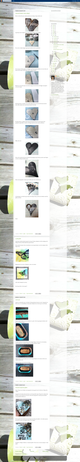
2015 (54, 65)
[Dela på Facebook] (39, 233)
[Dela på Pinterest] (40, 233)
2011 (54, 71)
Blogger (45, 458)
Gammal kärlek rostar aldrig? (22, 13)
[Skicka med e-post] (35, 233)
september (55, 41)
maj (54, 54)
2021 (54, 30)
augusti (55, 43)
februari (55, 59)
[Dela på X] (38, 233)
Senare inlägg (18, 451)
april (55, 56)
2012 (54, 70)
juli (54, 51)
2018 (54, 33)
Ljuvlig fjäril (18, 238)
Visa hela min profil (54, 94)
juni (54, 53)
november (55, 38)
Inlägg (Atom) (23, 453)
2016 (54, 63)
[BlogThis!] (37, 233)
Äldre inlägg (45, 451)
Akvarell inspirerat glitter (21, 387)
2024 (54, 25)
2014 (54, 66)
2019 (54, 31)
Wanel (57, 76)
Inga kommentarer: (29, 233)
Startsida (32, 451)
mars (55, 58)
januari (55, 61)
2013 (54, 68)
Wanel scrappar (21, 5)
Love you (17, 299)
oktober (55, 39)
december (55, 36)
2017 (54, 35)
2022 (54, 28)
